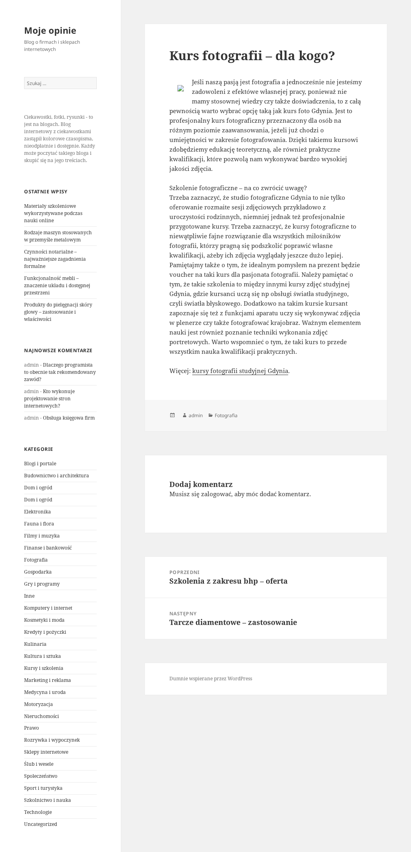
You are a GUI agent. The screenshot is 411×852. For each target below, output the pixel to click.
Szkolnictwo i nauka (47, 800)
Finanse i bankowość (48, 547)
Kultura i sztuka (42, 656)
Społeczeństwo (40, 776)
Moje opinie (50, 30)
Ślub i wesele (38, 764)
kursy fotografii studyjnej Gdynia (240, 371)
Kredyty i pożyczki (45, 632)
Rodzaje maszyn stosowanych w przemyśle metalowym (58, 236)
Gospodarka (38, 571)
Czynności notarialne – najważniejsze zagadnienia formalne (55, 259)
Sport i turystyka (43, 788)
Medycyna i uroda (45, 692)
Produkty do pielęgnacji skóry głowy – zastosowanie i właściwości (58, 312)
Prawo (31, 727)
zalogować (216, 494)
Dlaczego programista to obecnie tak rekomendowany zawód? (60, 372)
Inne (29, 595)
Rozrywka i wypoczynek (52, 739)
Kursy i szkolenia (43, 668)
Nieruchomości (41, 716)
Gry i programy (42, 583)
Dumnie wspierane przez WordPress (210, 678)
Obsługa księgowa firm (69, 417)
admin (196, 415)
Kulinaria (35, 644)
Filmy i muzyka (42, 535)
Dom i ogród (38, 487)
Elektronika (37, 511)
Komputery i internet (48, 608)
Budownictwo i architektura (56, 475)
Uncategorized (40, 824)
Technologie (38, 812)
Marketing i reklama (47, 680)
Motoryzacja (38, 704)
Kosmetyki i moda (44, 620)
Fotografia (36, 559)
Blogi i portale (40, 463)
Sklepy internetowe (46, 752)
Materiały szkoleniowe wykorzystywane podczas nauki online (53, 213)
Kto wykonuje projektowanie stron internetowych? (49, 398)
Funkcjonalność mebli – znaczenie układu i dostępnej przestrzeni (57, 285)
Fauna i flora (39, 523)
